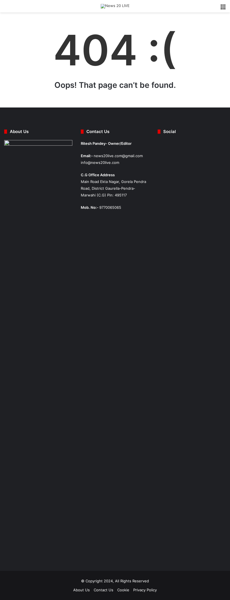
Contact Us (103, 590)
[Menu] (223, 8)
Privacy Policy (145, 590)
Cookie (123, 590)
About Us (81, 590)
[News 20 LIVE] (115, 6)
